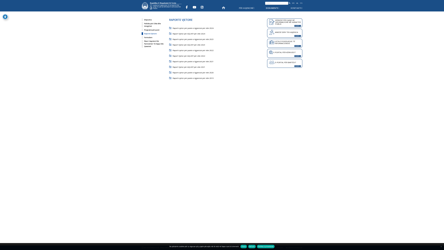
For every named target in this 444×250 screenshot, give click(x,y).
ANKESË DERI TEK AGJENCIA (286, 32)
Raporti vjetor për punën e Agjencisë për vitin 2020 (193, 72)
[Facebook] (186, 7)
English (301, 3)
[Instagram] (202, 7)
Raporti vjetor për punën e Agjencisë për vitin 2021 (193, 61)
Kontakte (296, 8)
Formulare (148, 37)
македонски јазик (293, 3)
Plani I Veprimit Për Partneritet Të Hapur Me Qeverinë (153, 43)
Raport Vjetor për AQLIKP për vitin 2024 (189, 34)
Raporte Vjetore (150, 34)
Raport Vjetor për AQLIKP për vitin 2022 (189, 56)
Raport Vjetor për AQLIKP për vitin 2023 (189, 45)
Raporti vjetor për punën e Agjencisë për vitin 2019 (193, 78)
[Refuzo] (441, 246)
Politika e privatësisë (266, 246)
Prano (244, 246)
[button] (289, 3)
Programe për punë (151, 30)
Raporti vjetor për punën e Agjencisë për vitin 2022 (193, 50)
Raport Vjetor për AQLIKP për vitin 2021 (189, 67)
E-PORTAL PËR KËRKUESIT (284, 52)
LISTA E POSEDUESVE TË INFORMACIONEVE (285, 42)
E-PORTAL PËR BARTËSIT (285, 62)
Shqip (297, 3)
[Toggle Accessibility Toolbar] (5, 17)
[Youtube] (194, 7)
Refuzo (252, 246)
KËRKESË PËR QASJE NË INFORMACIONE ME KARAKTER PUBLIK (288, 22)
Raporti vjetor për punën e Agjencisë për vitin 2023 (193, 39)
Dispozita (148, 20)
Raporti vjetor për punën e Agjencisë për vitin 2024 (193, 28)
